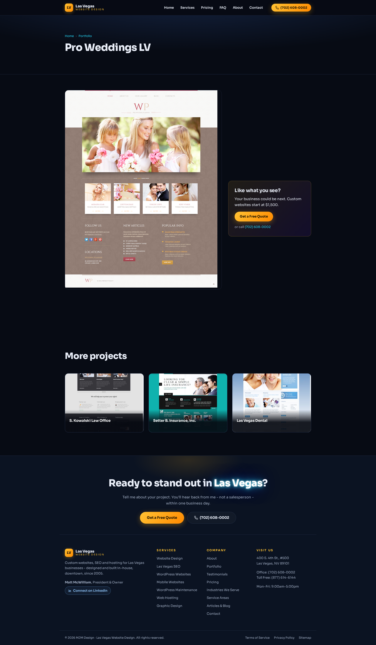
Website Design (170, 558)
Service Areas (218, 598)
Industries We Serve (223, 590)
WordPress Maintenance (177, 590)
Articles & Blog (218, 606)
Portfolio (85, 36)
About (238, 8)
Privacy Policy (284, 638)
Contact (256, 8)
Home (169, 8)
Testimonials (217, 574)
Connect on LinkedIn (90, 591)
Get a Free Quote (254, 216)
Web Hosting (167, 598)
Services (187, 8)
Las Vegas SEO (168, 566)
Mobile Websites (170, 582)
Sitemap (305, 638)
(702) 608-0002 (293, 8)
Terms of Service (257, 638)
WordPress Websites (174, 574)
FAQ (223, 8)
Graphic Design (169, 606)
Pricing (207, 8)
